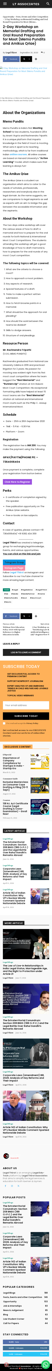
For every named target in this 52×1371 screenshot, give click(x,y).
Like (45, 1342)
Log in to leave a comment (26, 652)
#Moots (7, 602)
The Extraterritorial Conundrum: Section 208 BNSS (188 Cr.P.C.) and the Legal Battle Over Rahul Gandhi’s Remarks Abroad (15, 849)
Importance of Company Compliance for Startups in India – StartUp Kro (13, 763)
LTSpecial (7, 755)
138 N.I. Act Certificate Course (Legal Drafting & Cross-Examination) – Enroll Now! (15, 808)
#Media (14, 594)
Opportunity (8, 17)
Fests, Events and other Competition (32, 17)
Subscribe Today (26, 716)
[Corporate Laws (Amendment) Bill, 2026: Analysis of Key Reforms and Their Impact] (40, 872)
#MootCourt (35, 598)
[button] (45, 1364)
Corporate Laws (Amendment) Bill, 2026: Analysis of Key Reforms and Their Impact (15, 874)
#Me (6, 594)
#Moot (24, 598)
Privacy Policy (32, 723)
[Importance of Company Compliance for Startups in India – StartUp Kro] (40, 761)
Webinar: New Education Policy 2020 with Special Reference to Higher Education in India (14, 630)
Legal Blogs (8, 839)
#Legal (15, 590)
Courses (6, 800)
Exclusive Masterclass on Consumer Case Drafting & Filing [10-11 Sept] (15, 786)
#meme (41, 594)
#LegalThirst (41, 590)
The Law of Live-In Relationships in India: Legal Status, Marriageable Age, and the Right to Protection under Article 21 (25, 970)
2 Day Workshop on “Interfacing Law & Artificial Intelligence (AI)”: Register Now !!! (40, 630)
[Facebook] (5, 1186)
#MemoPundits (11, 598)
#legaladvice (27, 590)
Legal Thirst (11, 52)
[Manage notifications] (6, 1364)
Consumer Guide (10, 779)
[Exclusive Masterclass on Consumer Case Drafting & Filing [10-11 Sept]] (40, 785)
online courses (18, 154)
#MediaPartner (28, 594)
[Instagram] (11, 1186)
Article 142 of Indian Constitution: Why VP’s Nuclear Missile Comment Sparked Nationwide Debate (14, 898)
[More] (36, 59)
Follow (43, 1348)
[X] (18, 1186)
